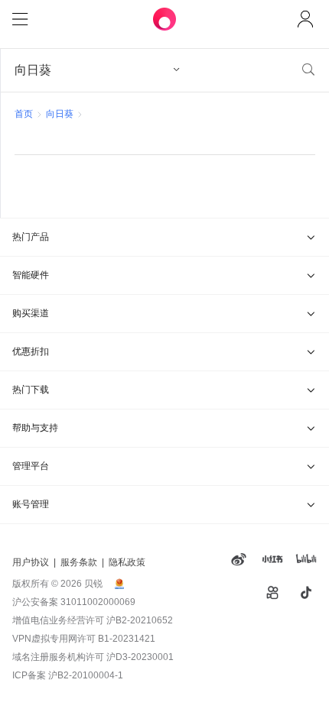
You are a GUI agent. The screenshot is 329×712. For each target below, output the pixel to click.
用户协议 (30, 562)
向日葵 (59, 113)
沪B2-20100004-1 (85, 675)
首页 (24, 113)
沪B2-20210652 (139, 620)
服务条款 (78, 562)
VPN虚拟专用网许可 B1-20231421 (83, 638)
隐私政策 (127, 562)
